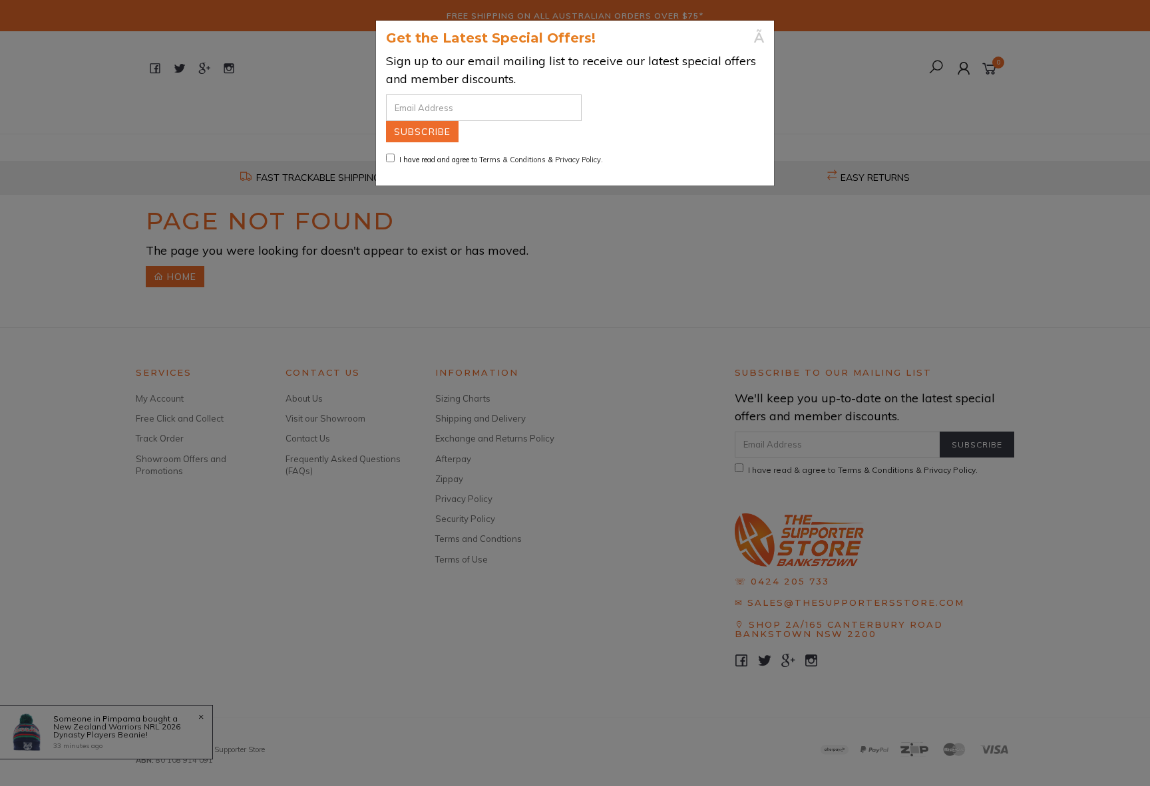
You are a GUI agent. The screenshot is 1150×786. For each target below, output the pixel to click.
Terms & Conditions (512, 159)
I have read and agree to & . (501, 159)
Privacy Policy (578, 159)
